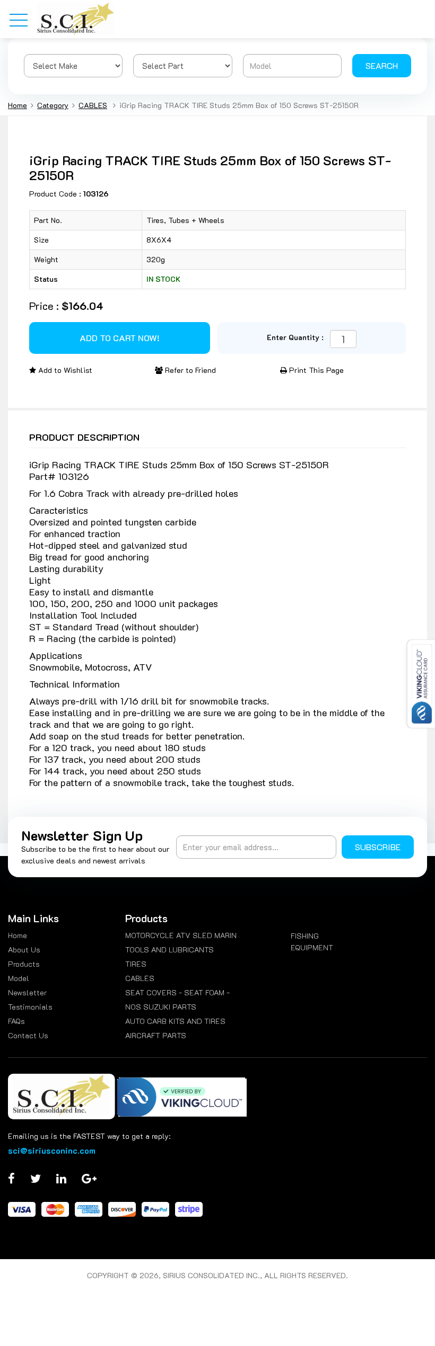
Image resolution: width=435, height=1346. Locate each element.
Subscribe (378, 846)
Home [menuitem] (17, 935)
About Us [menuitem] (24, 949)
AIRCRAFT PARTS (155, 1035)
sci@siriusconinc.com (51, 1150)
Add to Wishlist (64, 370)
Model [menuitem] (18, 978)
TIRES (135, 964)
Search (382, 65)
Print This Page (315, 370)
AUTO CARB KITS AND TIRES (175, 1021)
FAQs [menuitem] (16, 1021)
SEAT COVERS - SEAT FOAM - (177, 992)
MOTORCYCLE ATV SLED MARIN (181, 935)
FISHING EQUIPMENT (312, 941)
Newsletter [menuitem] (27, 992)
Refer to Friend (189, 370)
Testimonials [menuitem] (30, 1007)
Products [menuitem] (24, 964)
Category (52, 105)
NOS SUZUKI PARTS (160, 1007)
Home (17, 105)
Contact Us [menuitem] (28, 1035)
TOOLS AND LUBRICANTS (169, 949)
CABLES (93, 105)
